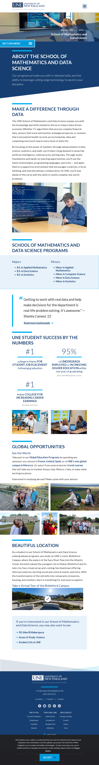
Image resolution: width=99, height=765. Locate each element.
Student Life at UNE (30, 642)
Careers (60, 699)
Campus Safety (66, 716)
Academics (50, 720)
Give (66, 728)
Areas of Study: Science (32, 637)
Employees (34, 720)
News (66, 724)
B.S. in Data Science (27, 271)
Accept (47, 757)
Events (66, 720)
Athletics (50, 728)
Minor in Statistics (66, 281)
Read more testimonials (37, 322)
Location (38, 699)
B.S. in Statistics (25, 274)
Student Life (50, 724)
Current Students (34, 716)
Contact (49, 699)
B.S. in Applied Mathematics (32, 267)
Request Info (67, 30)
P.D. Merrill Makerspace (31, 632)
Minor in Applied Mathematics (65, 269)
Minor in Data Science (67, 277)
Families (34, 724)
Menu (84, 6)
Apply (81, 30)
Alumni (34, 728)
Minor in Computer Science (70, 274)
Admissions (50, 716)
